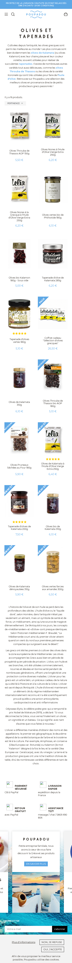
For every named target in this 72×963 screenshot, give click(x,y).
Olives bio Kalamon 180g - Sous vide (19, 279)
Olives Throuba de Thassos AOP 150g (19, 152)
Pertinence (15, 103)
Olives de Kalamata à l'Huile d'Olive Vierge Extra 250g (52, 466)
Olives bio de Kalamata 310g (53, 528)
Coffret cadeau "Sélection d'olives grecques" (53, 341)
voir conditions (44, 5)
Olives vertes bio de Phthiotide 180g (53, 216)
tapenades (25, 63)
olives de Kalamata (42, 52)
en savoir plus (36, 863)
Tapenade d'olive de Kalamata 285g (53, 279)
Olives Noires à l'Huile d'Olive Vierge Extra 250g (52, 152)
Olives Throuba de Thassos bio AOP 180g (53, 403)
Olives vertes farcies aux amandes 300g (53, 588)
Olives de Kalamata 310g (19, 403)
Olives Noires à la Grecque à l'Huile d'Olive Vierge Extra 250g (19, 216)
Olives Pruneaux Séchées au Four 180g (19, 466)
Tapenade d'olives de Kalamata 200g (19, 528)
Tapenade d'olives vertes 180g (19, 340)
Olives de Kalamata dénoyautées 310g (19, 588)
